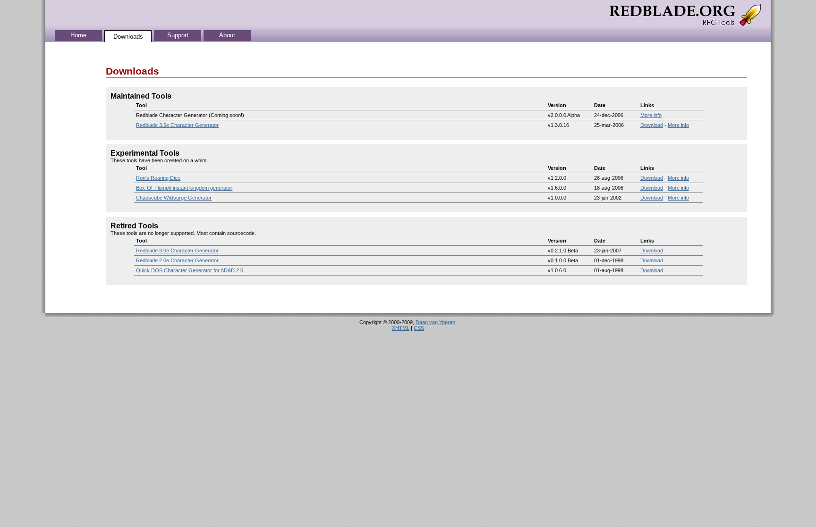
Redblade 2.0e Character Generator (177, 260)
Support (177, 35)
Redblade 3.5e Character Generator (177, 125)
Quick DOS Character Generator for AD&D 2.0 (189, 270)
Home (78, 35)
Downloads (128, 36)
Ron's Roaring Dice (158, 178)
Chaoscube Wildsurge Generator (174, 198)
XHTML (400, 328)
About (227, 35)
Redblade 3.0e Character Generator (177, 250)
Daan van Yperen (435, 322)
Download (651, 125)
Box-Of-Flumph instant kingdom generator (184, 188)
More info (651, 115)
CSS (419, 328)
